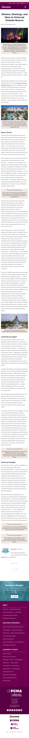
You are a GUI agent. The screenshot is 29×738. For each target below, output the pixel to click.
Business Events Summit (8, 671)
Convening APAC (6, 665)
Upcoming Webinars (19, 642)
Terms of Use (19, 732)
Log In (23, 3)
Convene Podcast (6, 630)
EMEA (14, 3)
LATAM (18, 3)
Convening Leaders (16, 668)
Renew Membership (18, 659)
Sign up (3, 557)
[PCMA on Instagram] (14, 710)
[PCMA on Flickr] (19, 710)
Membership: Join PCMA (8, 659)
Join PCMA (14, 596)
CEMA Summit (6, 662)
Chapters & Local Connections (9, 656)
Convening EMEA (14, 665)
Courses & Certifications (17, 630)
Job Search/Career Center (8, 612)
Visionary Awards (6, 680)
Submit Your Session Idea (8, 639)
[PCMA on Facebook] (8, 710)
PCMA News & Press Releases (9, 618)
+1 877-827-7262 (12, 705)
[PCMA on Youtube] (17, 710)
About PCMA (5, 609)
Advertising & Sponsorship (15, 609)
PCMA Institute (6, 633)
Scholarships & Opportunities (9, 636)
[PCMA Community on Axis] (21, 710)
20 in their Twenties (7, 653)
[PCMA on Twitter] (10, 710)
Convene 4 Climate (14, 662)
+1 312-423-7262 (13, 706)
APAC (10, 3)
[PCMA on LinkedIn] (12, 710)
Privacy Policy (13, 732)
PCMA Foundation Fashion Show (10, 677)
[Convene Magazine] (6, 7)
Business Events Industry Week (9, 674)
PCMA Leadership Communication (10, 615)
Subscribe (13, 549)
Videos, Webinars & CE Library (9, 645)
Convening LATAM (6, 668)
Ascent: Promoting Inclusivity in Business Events (13, 627)
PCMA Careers (18, 612)
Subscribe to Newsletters (8, 642)
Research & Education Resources (18, 633)
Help (7, 732)
